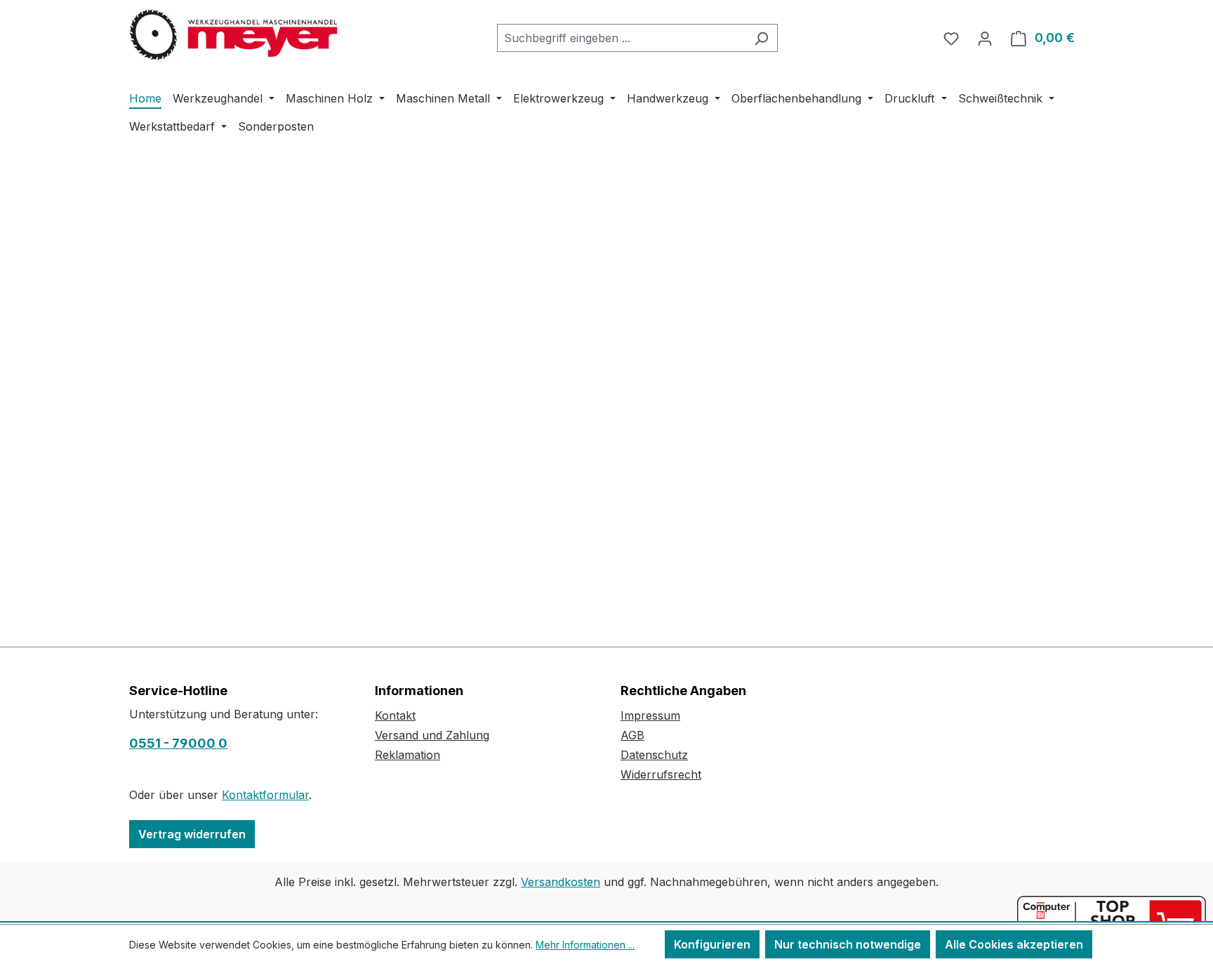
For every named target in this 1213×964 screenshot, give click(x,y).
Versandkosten (560, 882)
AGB (632, 735)
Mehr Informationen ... (585, 945)
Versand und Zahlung (432, 735)
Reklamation (407, 755)
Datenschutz (654, 755)
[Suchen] (761, 38)
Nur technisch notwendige (847, 944)
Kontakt (395, 715)
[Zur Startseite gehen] (234, 35)
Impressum (650, 715)
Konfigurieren (712, 944)
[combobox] (621, 38)
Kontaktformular (265, 795)
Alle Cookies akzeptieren (1014, 944)
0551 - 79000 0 (178, 743)
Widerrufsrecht (661, 774)
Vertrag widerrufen (192, 834)
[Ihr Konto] (985, 38)
